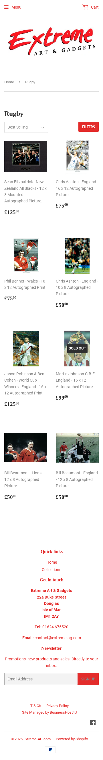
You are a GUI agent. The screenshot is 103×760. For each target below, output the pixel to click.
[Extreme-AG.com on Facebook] (93, 723)
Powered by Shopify (72, 739)
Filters (88, 127)
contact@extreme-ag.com (58, 637)
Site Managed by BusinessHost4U (49, 712)
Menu (16, 7)
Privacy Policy (57, 706)
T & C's (35, 706)
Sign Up (88, 679)
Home (9, 82)
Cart (94, 7)
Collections (51, 569)
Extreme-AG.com (37, 739)
